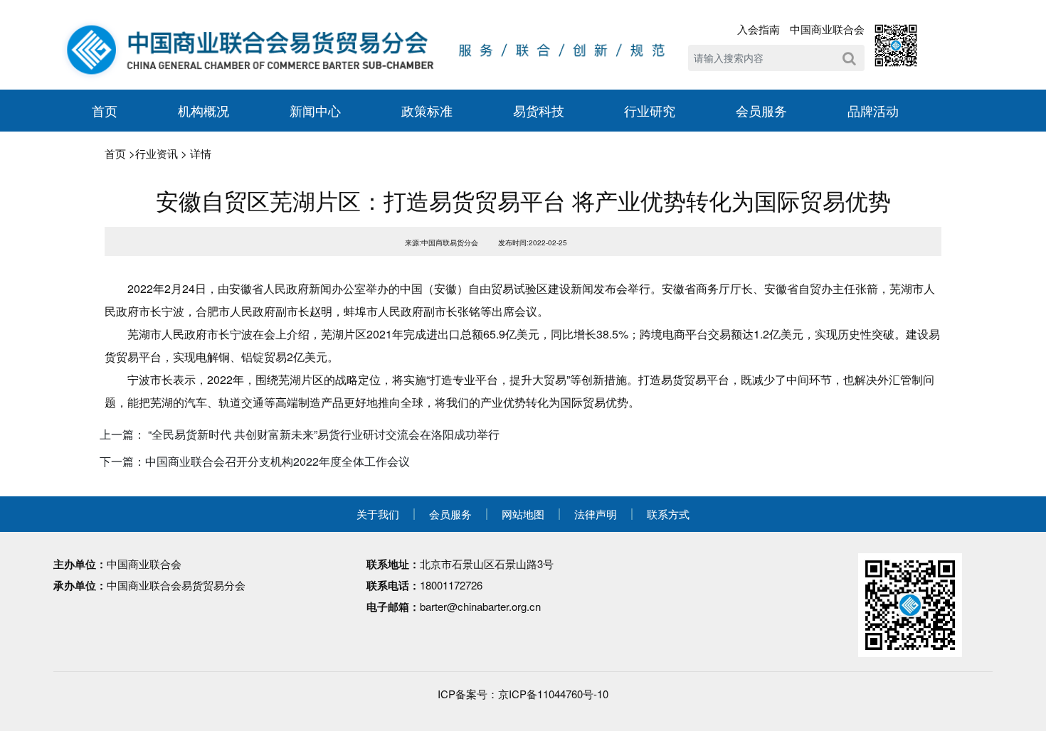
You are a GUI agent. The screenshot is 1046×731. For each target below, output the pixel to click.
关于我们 (377, 513)
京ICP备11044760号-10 (553, 693)
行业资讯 (156, 153)
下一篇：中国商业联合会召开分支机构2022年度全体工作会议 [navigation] (255, 461)
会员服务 (761, 110)
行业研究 (649, 110)
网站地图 (523, 513)
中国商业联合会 (827, 28)
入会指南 (758, 28)
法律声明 (595, 513)
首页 (104, 110)
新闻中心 (315, 110)
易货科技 (538, 110)
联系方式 (668, 513)
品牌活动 (873, 110)
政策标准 (427, 110)
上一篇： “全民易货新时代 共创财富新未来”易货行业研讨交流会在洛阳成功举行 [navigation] (300, 434)
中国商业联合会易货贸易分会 (176, 584)
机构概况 (203, 110)
